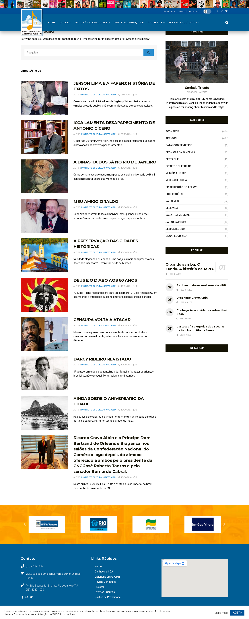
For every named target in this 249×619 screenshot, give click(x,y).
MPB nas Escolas (177, 180)
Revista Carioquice (129, 22)
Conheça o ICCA (104, 571)
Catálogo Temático (179, 145)
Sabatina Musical (178, 214)
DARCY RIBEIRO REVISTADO (102, 359)
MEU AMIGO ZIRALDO (95, 201)
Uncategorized (176, 235)
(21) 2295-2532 (34, 565)
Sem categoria (175, 228)
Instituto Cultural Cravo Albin (98, 95)
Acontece (172, 131)
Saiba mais (221, 612)
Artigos (171, 138)
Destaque (172, 159)
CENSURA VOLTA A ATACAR (101, 319)
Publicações (174, 194)
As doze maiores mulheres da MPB (201, 285)
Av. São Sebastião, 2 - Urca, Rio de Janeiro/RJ (52, 585)
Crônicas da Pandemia (180, 152)
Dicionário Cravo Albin (92, 22)
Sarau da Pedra (176, 222)
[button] (24, 524)
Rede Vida (172, 208)
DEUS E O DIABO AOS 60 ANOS (105, 280)
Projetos (155, 22)
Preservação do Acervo (182, 187)
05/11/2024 (125, 95)
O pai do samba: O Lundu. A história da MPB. (190, 266)
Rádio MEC (172, 201)
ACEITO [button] (237, 612)
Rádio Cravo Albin (189, 11)
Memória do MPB (176, 173)
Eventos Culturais (182, 22)
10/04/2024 (125, 168)
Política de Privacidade (108, 597)
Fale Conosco (170, 11)
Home (52, 22)
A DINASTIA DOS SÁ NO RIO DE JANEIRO (114, 162)
